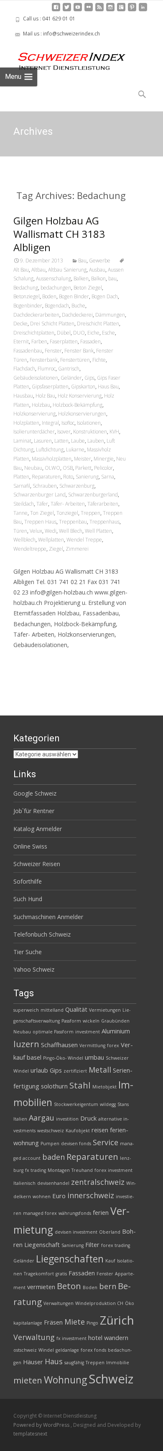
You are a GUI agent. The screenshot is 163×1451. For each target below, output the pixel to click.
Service (105, 1142)
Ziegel (56, 548)
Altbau (38, 269)
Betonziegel (26, 296)
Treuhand (82, 1170)
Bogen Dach (105, 296)
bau (112, 278)
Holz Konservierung (80, 395)
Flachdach (24, 368)
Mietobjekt (104, 1087)
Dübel (64, 332)
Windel (46, 1350)
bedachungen (56, 287)
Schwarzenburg (76, 485)
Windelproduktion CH (99, 1303)
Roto (68, 476)
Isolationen (89, 422)
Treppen (90, 512)
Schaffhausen (59, 1044)
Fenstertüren (75, 359)
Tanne (20, 512)
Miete (74, 1322)
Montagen (59, 1170)
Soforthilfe (27, 881)
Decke (20, 323)
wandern (116, 1337)
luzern (26, 1044)
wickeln (91, 1021)
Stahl (80, 1085)
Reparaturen (46, 476)
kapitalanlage (27, 1323)
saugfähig (74, 1362)
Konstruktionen (90, 431)
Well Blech (70, 530)
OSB (68, 467)
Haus (54, 1361)
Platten (21, 476)
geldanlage (67, 1350)
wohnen (42, 1196)
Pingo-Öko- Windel (63, 1058)
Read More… (32, 660)
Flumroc (47, 368)
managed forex (40, 1213)
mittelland (52, 1010)
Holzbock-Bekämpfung (77, 404)
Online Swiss (30, 846)
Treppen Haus (40, 521)
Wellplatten (51, 539)
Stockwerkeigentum (76, 1104)
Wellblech (24, 539)
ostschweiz (25, 1350)
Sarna (107, 476)
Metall (100, 1070)
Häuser (33, 1362)
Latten (61, 440)
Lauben (95, 440)
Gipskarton (83, 386)
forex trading (115, 1245)
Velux (36, 530)
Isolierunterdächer (34, 431)
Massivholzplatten (51, 458)
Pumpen (50, 1143)
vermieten (41, 1286)
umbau (94, 1057)
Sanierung (87, 476)
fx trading (35, 1170)
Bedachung (25, 287)
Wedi (50, 530)
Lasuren (43, 440)
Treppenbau (73, 521)
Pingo (92, 1323)
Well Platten (98, 530)
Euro (59, 1196)
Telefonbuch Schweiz (42, 934)
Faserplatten (64, 341)
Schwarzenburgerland (93, 494)
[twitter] (67, 10)
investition (67, 1119)
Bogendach (57, 305)
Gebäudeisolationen (35, 377)
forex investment (113, 1170)
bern (107, 1286)
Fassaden (90, 341)
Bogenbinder (27, 305)
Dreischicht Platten (98, 323)
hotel (95, 1337)
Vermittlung (92, 1045)
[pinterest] (132, 10)
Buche (78, 305)
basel (34, 1057)
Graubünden (115, 1021)
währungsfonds (75, 1213)
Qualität (76, 1009)
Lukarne (75, 449)
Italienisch (24, 1183)
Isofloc (67, 422)
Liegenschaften (70, 1258)
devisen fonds (76, 1143)
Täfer (42, 503)
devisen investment (76, 1232)
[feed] (99, 10)
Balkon (98, 278)
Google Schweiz (34, 793)
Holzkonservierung (34, 413)
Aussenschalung (53, 278)
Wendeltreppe (29, 548)
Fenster (53, 350)
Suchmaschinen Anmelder (48, 917)
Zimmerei (77, 548)
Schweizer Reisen (36, 864)
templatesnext (30, 1433)
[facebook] (56, 10)
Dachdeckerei (77, 314)
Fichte (99, 359)
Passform (71, 1021)
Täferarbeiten (102, 503)
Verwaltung (34, 1337)
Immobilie (117, 1362)
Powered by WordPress (42, 1424)
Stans (123, 1104)
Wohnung (65, 1379)
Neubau (33, 467)
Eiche (93, 332)
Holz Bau (45, 395)
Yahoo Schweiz (33, 969)
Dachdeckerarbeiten (36, 314)
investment (87, 1032)
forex (113, 1045)
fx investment (71, 1338)
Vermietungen (105, 1010)
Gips (89, 377)
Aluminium (116, 1031)
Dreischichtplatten (33, 332)
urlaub (39, 1070)
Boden (49, 296)
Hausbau (23, 395)
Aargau (41, 1118)
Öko (129, 1303)
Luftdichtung (50, 449)
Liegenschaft (42, 1244)
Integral (50, 422)
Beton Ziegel (88, 287)
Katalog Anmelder (37, 829)
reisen (100, 1130)
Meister (82, 458)
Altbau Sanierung (67, 269)
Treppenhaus (104, 521)
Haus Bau (108, 386)
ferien (101, 1212)
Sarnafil (21, 485)
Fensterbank (44, 359)
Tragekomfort (39, 1274)
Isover (64, 431)
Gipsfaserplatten (50, 386)
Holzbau (41, 404)
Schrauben (45, 485)
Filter (92, 1244)
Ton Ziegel (42, 512)
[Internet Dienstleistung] (65, 58)
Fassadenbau (27, 350)
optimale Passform (53, 1032)
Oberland (109, 1232)
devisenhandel (53, 1183)
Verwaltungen (58, 1303)
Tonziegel (67, 512)
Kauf (110, 1261)
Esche (108, 332)
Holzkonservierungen (82, 413)
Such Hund (27, 899)
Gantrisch (68, 368)
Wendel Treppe (84, 539)
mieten (27, 1380)
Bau (82, 260)
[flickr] (88, 10)
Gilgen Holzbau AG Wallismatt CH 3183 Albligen (59, 234)
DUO (79, 332)
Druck (88, 1118)
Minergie (104, 458)
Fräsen (53, 1322)
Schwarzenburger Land (39, 494)
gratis (61, 1274)
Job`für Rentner (33, 811)
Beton (69, 1286)
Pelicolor (103, 467)
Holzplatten (26, 422)
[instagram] (110, 10)
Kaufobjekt (78, 1131)
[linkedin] (143, 10)
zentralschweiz (98, 1182)
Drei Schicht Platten (52, 323)
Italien (20, 1119)
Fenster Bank (79, 350)
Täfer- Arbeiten (68, 503)
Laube (78, 440)
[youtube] (78, 10)
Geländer (71, 377)
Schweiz (111, 1378)
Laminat (22, 440)
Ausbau (97, 269)
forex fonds (93, 1350)
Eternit (21, 341)
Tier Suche (27, 952)
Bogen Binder (74, 296)
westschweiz (50, 1131)
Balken (81, 278)
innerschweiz (90, 1195)
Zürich (117, 1320)
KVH (114, 431)
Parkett (83, 467)
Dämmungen (110, 314)
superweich (26, 1010)
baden (53, 1157)
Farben (39, 341)
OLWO (52, 467)
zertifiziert (75, 1071)
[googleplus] (121, 10)
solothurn (54, 1086)
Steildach (23, 503)
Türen (20, 530)
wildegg (108, 1104)
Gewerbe (99, 260)
